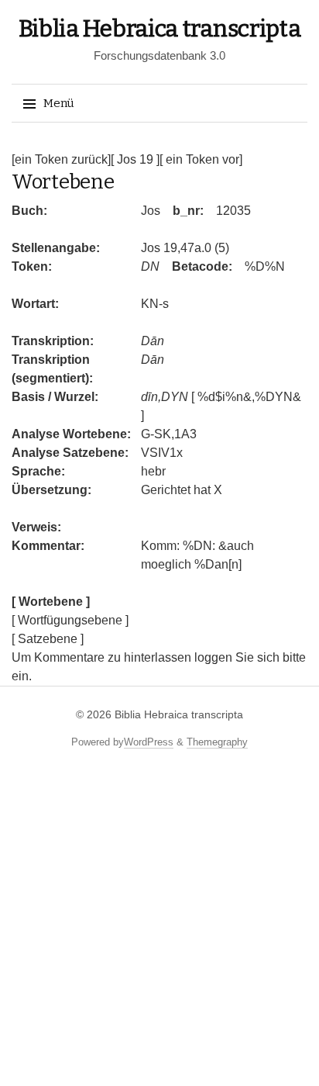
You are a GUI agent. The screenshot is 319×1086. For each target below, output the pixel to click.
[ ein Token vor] (201, 159)
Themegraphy (217, 742)
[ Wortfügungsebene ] (70, 620)
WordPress (148, 742)
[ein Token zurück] (61, 159)
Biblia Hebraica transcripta (160, 29)
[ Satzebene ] (48, 638)
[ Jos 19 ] (135, 159)
